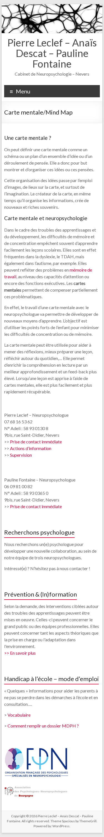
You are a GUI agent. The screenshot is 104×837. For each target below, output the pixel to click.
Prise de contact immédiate (36, 441)
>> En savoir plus (20, 652)
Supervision (21, 455)
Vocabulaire (19, 714)
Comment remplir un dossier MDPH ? (43, 725)
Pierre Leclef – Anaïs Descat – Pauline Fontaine (52, 53)
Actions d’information (30, 448)
